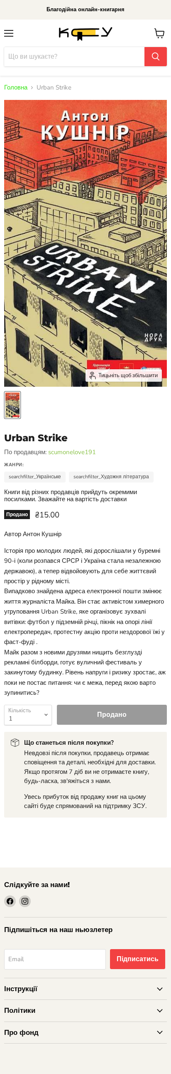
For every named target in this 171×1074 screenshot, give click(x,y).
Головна (15, 87)
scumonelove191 (72, 452)
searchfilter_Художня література (111, 476)
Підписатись (138, 959)
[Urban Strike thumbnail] (12, 405)
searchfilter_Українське (35, 476)
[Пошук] (155, 56)
